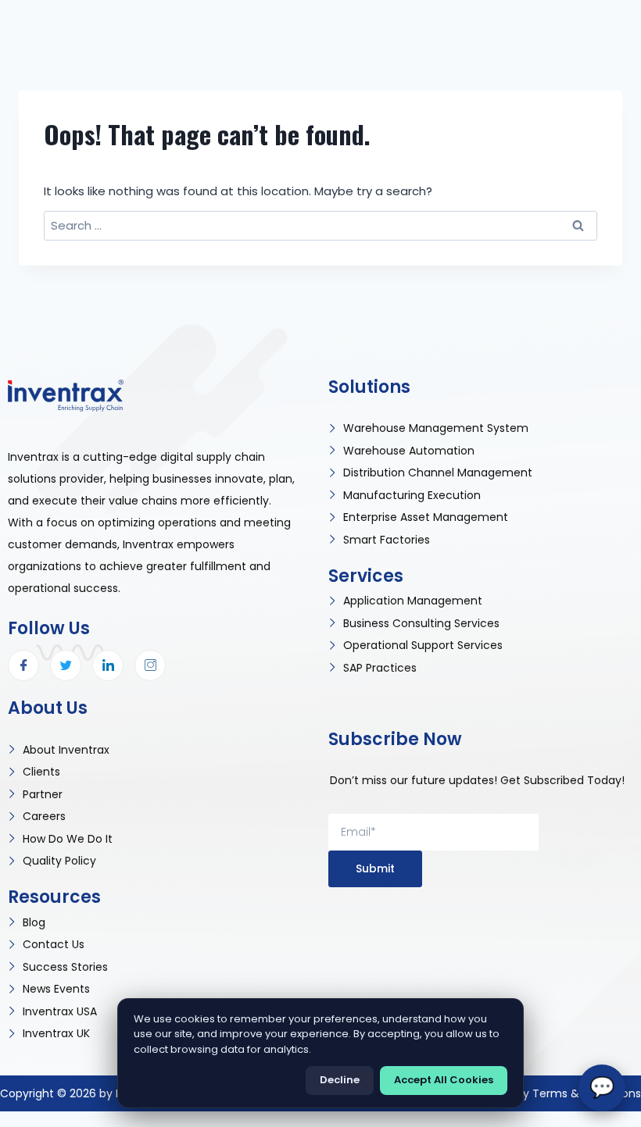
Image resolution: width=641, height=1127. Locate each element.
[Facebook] (23, 665)
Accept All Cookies (443, 1079)
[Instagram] (150, 665)
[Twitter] (65, 665)
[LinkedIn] (108, 665)
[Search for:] (320, 225)
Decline (340, 1079)
